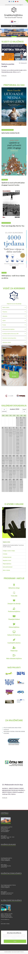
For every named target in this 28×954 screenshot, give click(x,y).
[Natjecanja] (14, 647)
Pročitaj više (3, 75)
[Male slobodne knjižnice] (14, 655)
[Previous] (2, 54)
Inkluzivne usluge (14, 588)
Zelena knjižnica (14, 627)
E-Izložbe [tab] (5, 554)
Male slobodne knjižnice (14, 658)
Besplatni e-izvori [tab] (7, 560)
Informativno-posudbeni (7, 129)
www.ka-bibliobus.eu (5, 919)
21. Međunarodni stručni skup (12, 784)
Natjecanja (14, 650)
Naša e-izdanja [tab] (6, 570)
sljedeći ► (24, 410)
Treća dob (14, 596)
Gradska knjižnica (13, 15)
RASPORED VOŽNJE (5, 923)
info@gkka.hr (7, 830)
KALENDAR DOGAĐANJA (14, 405)
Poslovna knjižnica (14, 611)
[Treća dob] (14, 593)
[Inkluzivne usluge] (14, 585)
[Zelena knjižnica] (14, 624)
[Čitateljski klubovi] (14, 616)
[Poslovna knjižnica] (14, 608)
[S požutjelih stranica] (14, 640)
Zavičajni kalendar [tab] (7, 557)
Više (15, 941)
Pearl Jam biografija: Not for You (12, 226)
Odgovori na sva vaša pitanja (14, 303)
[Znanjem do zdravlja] (14, 600)
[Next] (25, 54)
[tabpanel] (14, 546)
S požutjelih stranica (14, 643)
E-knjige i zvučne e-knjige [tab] (9, 550)
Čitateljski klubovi (14, 619)
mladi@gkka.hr (7, 860)
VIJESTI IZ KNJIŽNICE (12, 41)
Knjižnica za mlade (6, 222)
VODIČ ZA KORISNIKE (14, 288)
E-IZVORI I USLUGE (14, 504)
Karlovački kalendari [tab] (7, 567)
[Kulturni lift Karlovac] (14, 632)
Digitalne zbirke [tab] (6, 542)
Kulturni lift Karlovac (14, 635)
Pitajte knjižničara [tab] (7, 563)
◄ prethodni (4, 410)
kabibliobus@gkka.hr (8, 917)
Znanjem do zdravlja (14, 603)
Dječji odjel (4, 179)
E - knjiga (4, 272)
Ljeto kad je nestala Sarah (10, 133)
